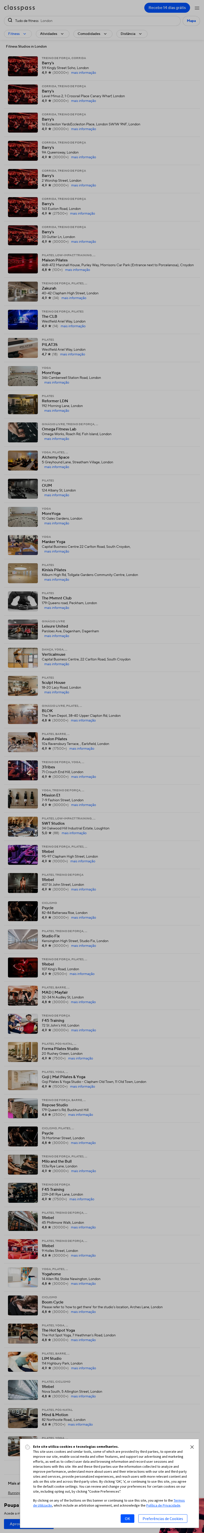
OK (127, 1518)
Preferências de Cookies (163, 1518)
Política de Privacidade (163, 1505)
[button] (192, 1447)
